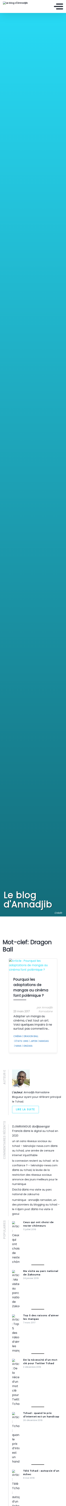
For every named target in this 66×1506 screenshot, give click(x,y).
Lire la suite (25, 1109)
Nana (17, 1045)
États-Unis (21, 1041)
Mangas (43, 1041)
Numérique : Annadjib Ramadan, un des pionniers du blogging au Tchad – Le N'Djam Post (36, 1204)
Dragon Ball (30, 1036)
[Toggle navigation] (58, 6)
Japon (33, 1041)
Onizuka (27, 1045)
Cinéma (17, 1036)
